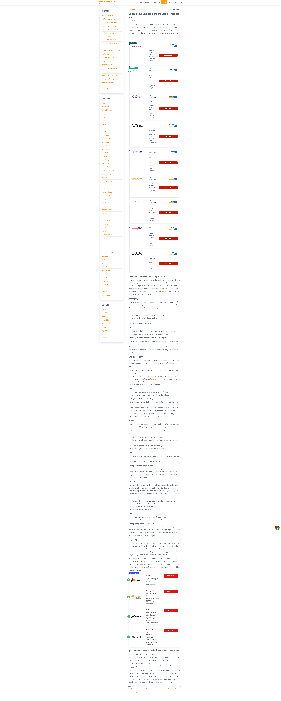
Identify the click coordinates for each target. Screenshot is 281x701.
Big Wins (104, 117)
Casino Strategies (106, 153)
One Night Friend (151, 591)
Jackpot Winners (106, 213)
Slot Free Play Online (107, 89)
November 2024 (106, 334)
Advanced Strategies (107, 110)
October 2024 (105, 338)
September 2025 (106, 323)
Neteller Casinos (106, 227)
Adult (103, 103)
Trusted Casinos (106, 274)
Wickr (148, 609)
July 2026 (104, 309)
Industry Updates (106, 206)
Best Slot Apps (105, 54)
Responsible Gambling (108, 252)
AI (181, 2)
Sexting (164, 2)
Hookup (104, 199)
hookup (140, 413)
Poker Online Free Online (108, 61)
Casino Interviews (106, 138)
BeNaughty (149, 575)
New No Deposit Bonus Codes (109, 26)
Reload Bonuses (106, 249)
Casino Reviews (106, 145)
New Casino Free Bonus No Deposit (111, 50)
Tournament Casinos (107, 270)
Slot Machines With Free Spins (110, 79)
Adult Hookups (106, 106)
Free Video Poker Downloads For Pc (111, 75)
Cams (169, 2)
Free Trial (171, 576)
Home (141, 2)
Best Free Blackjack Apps (108, 72)
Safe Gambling (105, 256)
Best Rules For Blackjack (108, 47)
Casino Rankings (106, 142)
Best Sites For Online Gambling (110, 30)
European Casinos (106, 167)
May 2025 (104, 330)
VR (178, 2)
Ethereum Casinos (106, 163)
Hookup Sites (148, 2)
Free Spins (104, 178)
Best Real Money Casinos (108, 19)
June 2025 (104, 327)
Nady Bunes (132, 21)
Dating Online (105, 160)
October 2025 (105, 320)
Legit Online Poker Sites (108, 57)
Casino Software (106, 149)
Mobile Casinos (106, 224)
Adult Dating (157, 2)
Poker (103, 242)
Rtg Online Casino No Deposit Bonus (111, 40)
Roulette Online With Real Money (110, 68)
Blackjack (104, 124)
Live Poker (104, 217)
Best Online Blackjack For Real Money (111, 43)
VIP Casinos (105, 281)
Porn (174, 2)
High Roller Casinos (107, 192)
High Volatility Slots (107, 195)
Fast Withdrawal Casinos (108, 170)
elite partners (165, 291)
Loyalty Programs (106, 220)
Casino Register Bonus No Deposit (110, 22)
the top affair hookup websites (159, 379)
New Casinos (105, 231)
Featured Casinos (106, 174)
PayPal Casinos (105, 238)
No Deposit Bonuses (107, 235)
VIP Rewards (105, 284)
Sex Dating (104, 259)
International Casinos (107, 210)
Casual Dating (105, 156)
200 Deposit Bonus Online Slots (110, 15)
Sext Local (149, 630)
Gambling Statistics (107, 181)
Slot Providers (105, 267)
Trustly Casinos (105, 277)
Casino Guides (105, 135)
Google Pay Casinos (107, 188)
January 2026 (105, 316)
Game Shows (105, 185)
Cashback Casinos (106, 131)
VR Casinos (104, 292)
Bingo (103, 121)
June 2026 (104, 313)
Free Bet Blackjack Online (108, 64)
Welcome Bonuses (106, 295)
